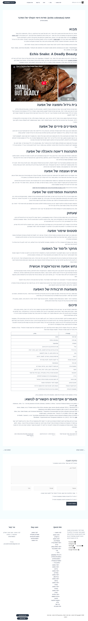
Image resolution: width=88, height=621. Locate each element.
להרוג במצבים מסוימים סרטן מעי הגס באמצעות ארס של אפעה (48, 187)
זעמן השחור (56, 39)
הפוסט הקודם (80, 450)
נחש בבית (56, 562)
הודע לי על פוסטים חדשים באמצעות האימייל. (64, 499)
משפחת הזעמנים (72, 60)
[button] (55, 2)
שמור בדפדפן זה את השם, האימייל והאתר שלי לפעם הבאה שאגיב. (57, 493)
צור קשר (38, 2)
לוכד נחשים (58, 2)
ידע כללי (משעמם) (56, 555)
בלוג (51, 2)
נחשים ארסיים (44, 20)
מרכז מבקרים (30, 2)
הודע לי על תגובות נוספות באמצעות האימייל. (64, 496)
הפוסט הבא (7, 450)
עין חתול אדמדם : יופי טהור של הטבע (47, 433)
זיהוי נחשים (35, 540)
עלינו (44, 2)
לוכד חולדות (55, 594)
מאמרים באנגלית (56, 560)
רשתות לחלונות (55, 600)
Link (76, 49)
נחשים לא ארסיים (56, 556)
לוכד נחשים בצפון (56, 546)
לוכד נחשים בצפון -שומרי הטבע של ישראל (68, 433)
